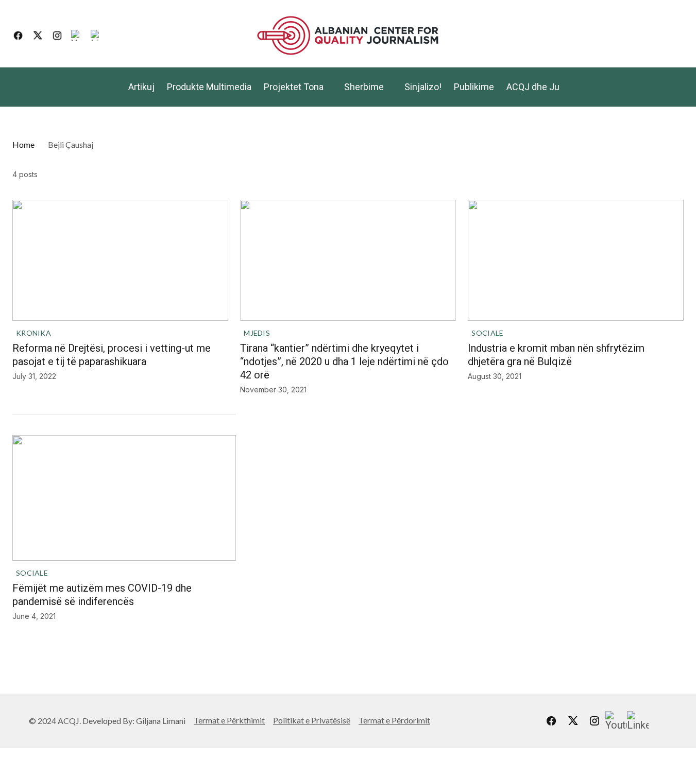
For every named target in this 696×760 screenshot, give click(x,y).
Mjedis (257, 333)
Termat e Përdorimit (394, 720)
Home (23, 144)
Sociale (487, 333)
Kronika (33, 333)
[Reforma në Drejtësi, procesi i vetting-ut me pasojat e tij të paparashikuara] (120, 260)
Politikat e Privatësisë (311, 720)
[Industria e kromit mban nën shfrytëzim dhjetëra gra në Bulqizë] (576, 260)
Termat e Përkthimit (229, 720)
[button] (675, 35)
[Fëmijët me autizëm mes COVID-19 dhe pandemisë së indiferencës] (124, 498)
